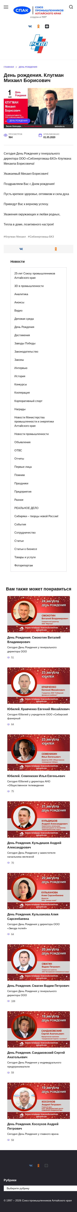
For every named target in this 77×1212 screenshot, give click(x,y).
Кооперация (22, 392)
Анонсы (19, 302)
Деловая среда (24, 318)
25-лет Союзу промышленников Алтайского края (34, 275)
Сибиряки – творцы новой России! (36, 516)
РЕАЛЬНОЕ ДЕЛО (26, 508)
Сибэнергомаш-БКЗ (42, 236)
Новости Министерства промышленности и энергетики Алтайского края (34, 421)
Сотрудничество (25, 532)
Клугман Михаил (15, 236)
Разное (18, 499)
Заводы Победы (25, 343)
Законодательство (26, 351)
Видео (18, 310)
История (19, 376)
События (20, 524)
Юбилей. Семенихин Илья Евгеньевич (36, 775)
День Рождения (18, 121)
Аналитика (21, 294)
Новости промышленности (31, 434)
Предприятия (22, 491)
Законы (19, 359)
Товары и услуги (25, 557)
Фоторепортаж (23, 565)
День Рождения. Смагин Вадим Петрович (38, 985)
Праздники (21, 483)
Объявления (22, 442)
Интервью (20, 368)
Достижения (22, 335)
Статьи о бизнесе (25, 549)
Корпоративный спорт (28, 401)
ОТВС (18, 450)
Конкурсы (20, 384)
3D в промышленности (29, 285)
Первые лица (23, 466)
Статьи (19, 540)
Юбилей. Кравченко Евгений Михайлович (38, 708)
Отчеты (19, 458)
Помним (19, 475)
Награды (20, 409)
